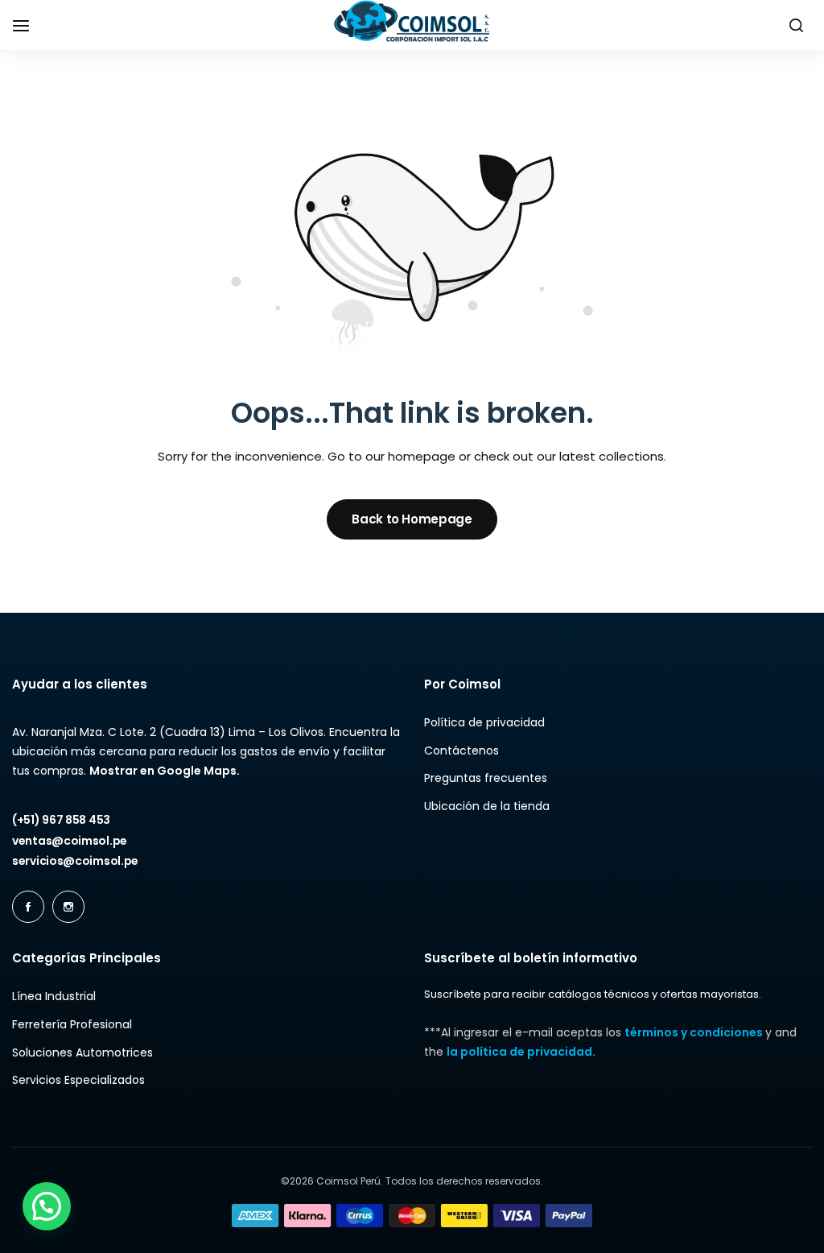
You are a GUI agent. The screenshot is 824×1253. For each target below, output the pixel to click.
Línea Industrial (54, 996)
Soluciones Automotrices (82, 1053)
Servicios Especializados (78, 1080)
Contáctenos (461, 751)
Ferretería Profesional (72, 1025)
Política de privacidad (484, 723)
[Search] (796, 26)
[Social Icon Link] (28, 907)
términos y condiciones (694, 1032)
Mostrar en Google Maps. (164, 771)
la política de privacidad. (521, 1052)
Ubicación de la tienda (487, 806)
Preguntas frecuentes (485, 778)
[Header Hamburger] (29, 25)
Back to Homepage (412, 519)
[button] (47, 1206)
